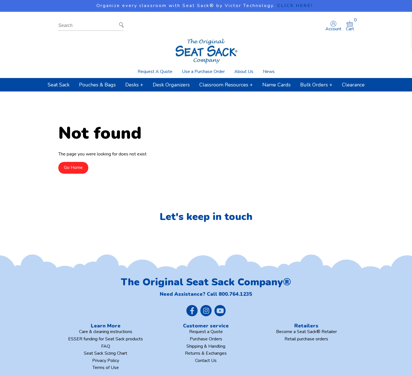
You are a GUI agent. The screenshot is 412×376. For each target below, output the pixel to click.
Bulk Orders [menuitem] (314, 84)
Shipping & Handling (205, 346)
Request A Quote (155, 71)
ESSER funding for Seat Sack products (105, 339)
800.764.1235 (235, 294)
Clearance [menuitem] (353, 84)
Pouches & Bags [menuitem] (97, 84)
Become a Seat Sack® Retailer (306, 332)
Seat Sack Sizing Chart (105, 353)
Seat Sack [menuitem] (59, 84)
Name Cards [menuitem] (276, 84)
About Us (243, 71)
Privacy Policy (105, 360)
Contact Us (206, 360)
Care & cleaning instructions (105, 332)
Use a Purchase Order (203, 71)
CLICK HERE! (295, 6)
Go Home (73, 167)
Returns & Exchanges (206, 353)
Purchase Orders (206, 339)
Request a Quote (206, 332)
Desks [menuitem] (132, 84)
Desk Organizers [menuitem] (171, 84)
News (269, 71)
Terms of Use (105, 367)
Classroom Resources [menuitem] (223, 84)
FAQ (105, 346)
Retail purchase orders (306, 339)
